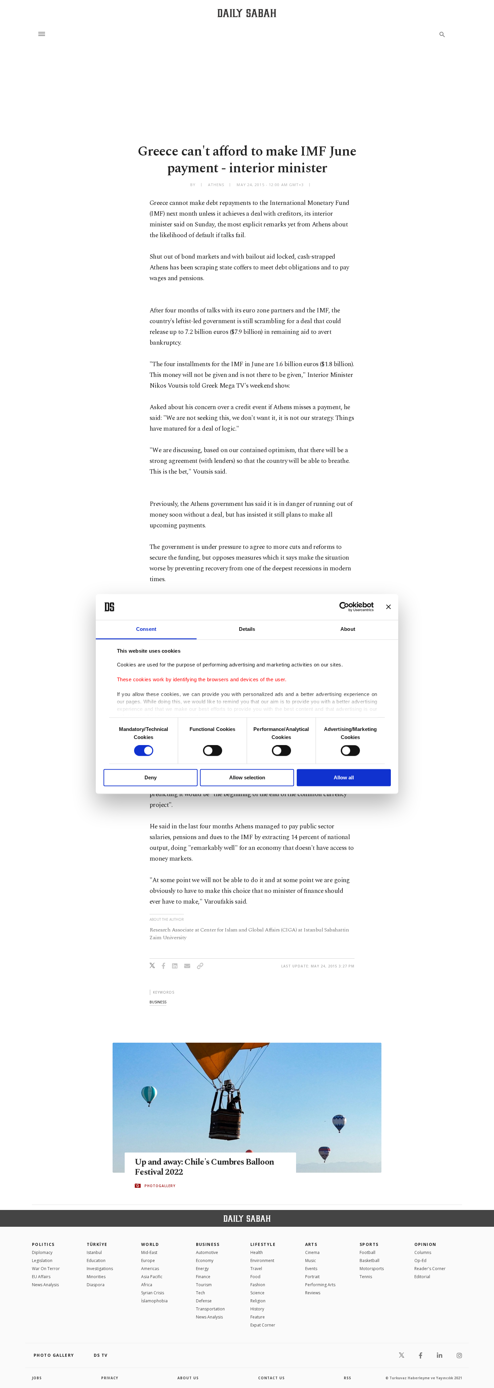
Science (257, 1293)
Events (311, 1268)
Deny (151, 777)
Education (96, 1260)
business (158, 1001)
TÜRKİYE (97, 1244)
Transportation (210, 1309)
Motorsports (372, 1268)
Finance (203, 1276)
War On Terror (46, 1268)
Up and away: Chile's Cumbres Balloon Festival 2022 (204, 1167)
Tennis (366, 1276)
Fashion (257, 1285)
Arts (311, 1244)
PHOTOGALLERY (160, 1185)
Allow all (344, 777)
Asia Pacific (151, 1276)
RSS (347, 1378)
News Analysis (45, 1285)
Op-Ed (420, 1260)
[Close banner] (388, 607)
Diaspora (96, 1285)
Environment (262, 1260)
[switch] (212, 750)
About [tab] (347, 629)
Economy (204, 1260)
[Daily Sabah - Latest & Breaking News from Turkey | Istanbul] (246, 13)
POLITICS (43, 1244)
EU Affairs (41, 1276)
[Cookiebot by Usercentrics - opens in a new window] (344, 607)
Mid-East (149, 1252)
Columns (422, 1252)
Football (367, 1252)
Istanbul (94, 1252)
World (150, 1244)
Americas (150, 1268)
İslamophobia (154, 1301)
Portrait (312, 1276)
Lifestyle (263, 1244)
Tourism (204, 1285)
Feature (257, 1317)
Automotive (207, 1252)
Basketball (369, 1260)
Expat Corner (262, 1325)
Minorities (96, 1276)
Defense (204, 1301)
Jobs (37, 1378)
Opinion (425, 1244)
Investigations (100, 1268)
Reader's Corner (430, 1268)
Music (310, 1260)
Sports (369, 1244)
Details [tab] (247, 629)
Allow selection (247, 777)
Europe (148, 1260)
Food (255, 1276)
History (257, 1309)
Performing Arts (320, 1285)
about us (188, 1378)
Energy (202, 1268)
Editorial (422, 1276)
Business (208, 1244)
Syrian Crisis (152, 1293)
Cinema (312, 1252)
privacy (109, 1378)
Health (256, 1252)
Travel (256, 1268)
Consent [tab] (146, 629)
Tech (200, 1293)
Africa (146, 1285)
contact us (271, 1378)
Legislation (42, 1260)
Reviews (312, 1293)
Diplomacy (42, 1252)
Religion (257, 1301)
